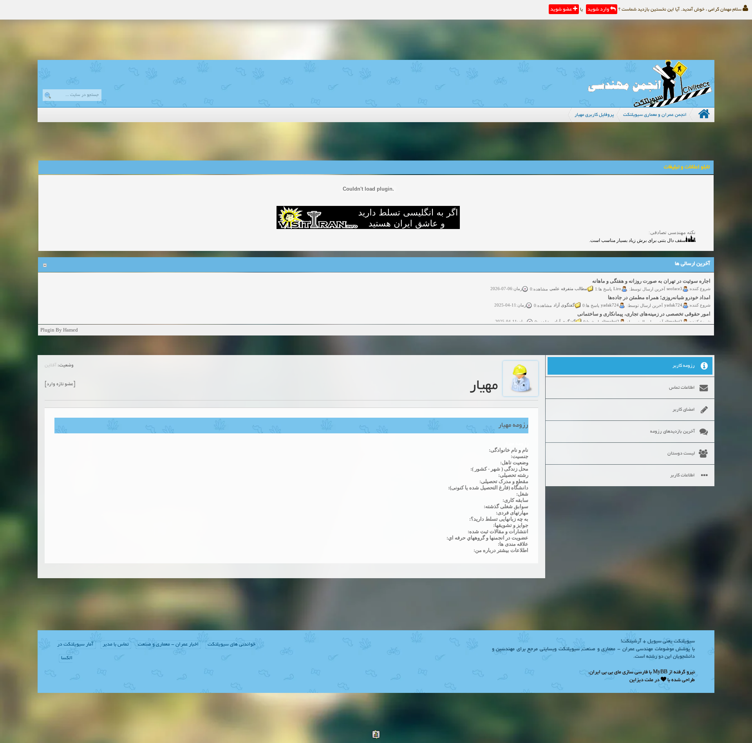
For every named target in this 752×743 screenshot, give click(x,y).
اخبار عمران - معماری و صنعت (168, 644)
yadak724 (673, 297)
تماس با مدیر (116, 644)
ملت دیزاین (641, 680)
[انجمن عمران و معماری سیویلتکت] (649, 105)
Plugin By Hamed (59, 330)
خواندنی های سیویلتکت (231, 644)
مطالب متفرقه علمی (568, 281)
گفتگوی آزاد (564, 297)
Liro (617, 281)
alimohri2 (673, 314)
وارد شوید (599, 10)
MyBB (660, 672)
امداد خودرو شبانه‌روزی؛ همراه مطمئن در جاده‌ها (659, 290)
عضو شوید (561, 10)
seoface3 (674, 281)
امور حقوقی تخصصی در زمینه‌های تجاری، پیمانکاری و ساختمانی (643, 306)
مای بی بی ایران (605, 672)
